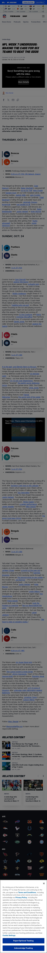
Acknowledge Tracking (23, 948)
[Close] (44, 883)
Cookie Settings (9, 935)
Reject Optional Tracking (23, 941)
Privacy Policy (21, 897)
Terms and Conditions (27, 892)
